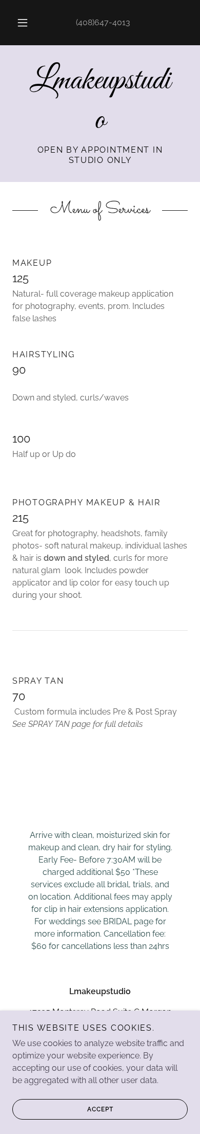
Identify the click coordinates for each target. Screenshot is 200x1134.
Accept (100, 1109)
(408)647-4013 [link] (103, 22)
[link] (100, 101)
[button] (22, 22)
